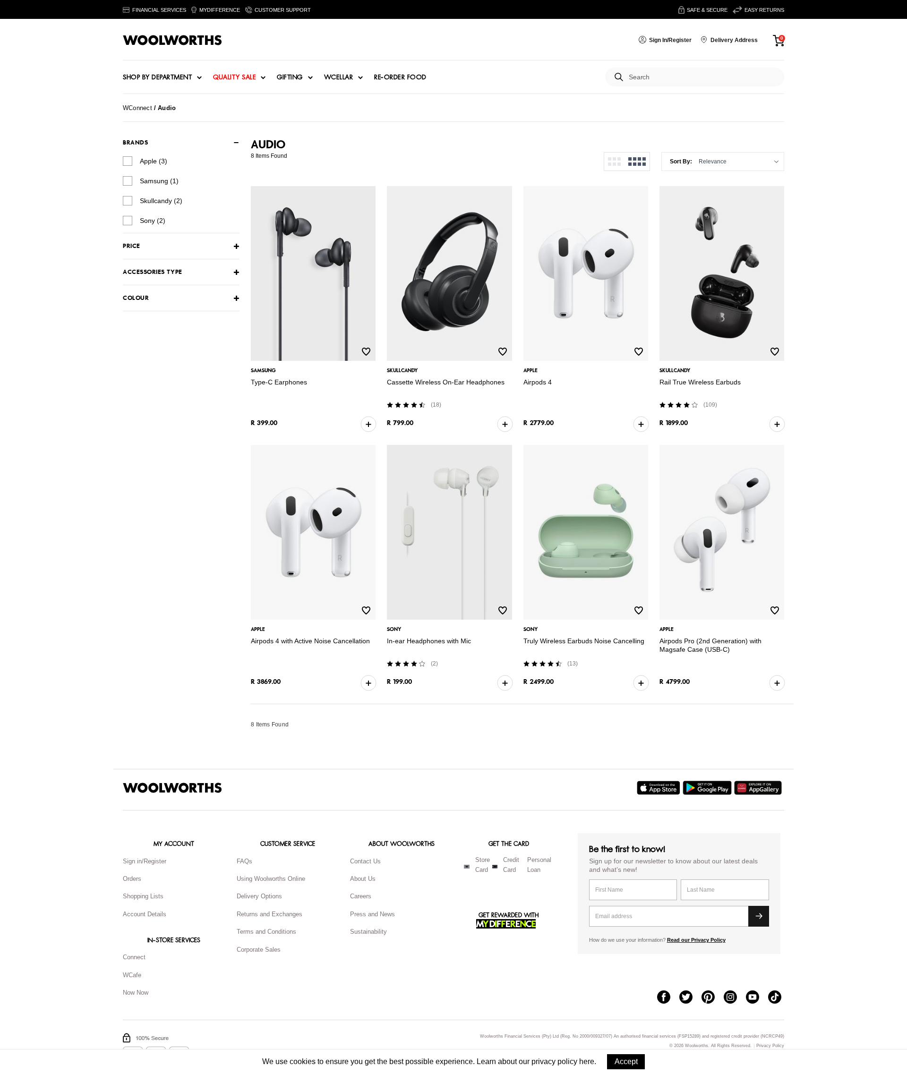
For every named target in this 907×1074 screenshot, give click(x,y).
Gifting (290, 77)
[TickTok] (779, 998)
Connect (134, 957)
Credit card (511, 864)
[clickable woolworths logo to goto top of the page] (172, 788)
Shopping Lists (143, 896)
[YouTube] (757, 998)
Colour (136, 298)
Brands (135, 142)
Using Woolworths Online (271, 878)
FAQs (244, 861)
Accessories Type (152, 272)
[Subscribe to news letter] (758, 916)
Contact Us (365, 861)
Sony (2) (152, 220)
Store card (482, 864)
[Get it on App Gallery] (759, 788)
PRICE (131, 246)
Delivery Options (259, 896)
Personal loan (539, 864)
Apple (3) (153, 161)
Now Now (135, 992)
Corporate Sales (259, 949)
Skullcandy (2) (161, 201)
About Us (363, 878)
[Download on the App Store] (660, 788)
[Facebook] (668, 998)
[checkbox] (127, 161)
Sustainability (368, 931)
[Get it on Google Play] (708, 788)
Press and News (372, 914)
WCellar (338, 77)
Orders (132, 878)
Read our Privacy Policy (696, 940)
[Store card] (467, 866)
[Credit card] (494, 866)
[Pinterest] (713, 998)
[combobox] (703, 77)
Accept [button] (626, 1061)
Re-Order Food (400, 77)
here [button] (586, 1061)
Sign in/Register (144, 861)
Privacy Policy (770, 1046)
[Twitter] (690, 998)
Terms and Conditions (266, 931)
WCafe (132, 975)
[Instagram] (735, 998)
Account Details (144, 914)
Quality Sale (234, 77)
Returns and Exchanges (269, 914)
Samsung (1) (159, 181)
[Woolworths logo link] (172, 40)
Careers (360, 896)
